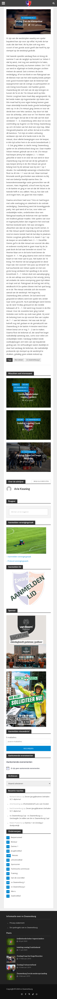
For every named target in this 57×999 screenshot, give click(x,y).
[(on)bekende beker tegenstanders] (11, 941)
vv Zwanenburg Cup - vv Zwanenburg (25, 815)
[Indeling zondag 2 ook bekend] (11, 950)
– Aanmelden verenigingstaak (18, 556)
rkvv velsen (19, 360)
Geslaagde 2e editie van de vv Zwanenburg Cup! (29, 818)
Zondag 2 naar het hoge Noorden (28, 457)
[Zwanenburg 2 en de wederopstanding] (11, 976)
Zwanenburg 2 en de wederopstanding (32, 974)
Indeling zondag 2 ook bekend (28, 424)
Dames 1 (16, 385)
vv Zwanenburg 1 (21, 387)
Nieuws (25, 385)
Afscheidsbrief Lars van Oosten (36, 804)
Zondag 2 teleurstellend (26, 965)
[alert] (28, 768)
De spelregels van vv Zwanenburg (24, 927)
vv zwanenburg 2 (33, 360)
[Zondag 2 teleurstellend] (11, 968)
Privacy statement (17, 923)
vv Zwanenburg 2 (28, 18)
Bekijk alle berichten (41, 481)
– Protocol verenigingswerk (17, 561)
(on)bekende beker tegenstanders (28, 395)
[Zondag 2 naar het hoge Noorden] (11, 959)
